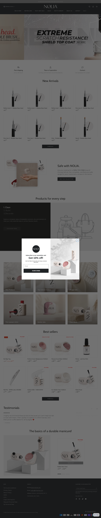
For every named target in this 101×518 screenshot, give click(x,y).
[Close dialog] (77, 240)
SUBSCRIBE (36, 271)
